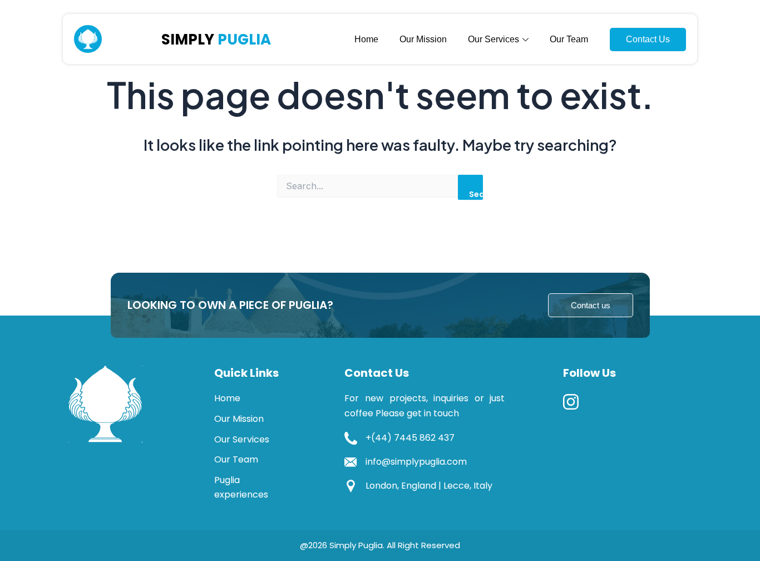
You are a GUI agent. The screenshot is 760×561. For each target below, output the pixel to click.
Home (366, 39)
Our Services (241, 439)
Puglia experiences (241, 487)
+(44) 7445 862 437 (410, 437)
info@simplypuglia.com (416, 461)
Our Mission (423, 39)
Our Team (569, 39)
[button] (590, 305)
